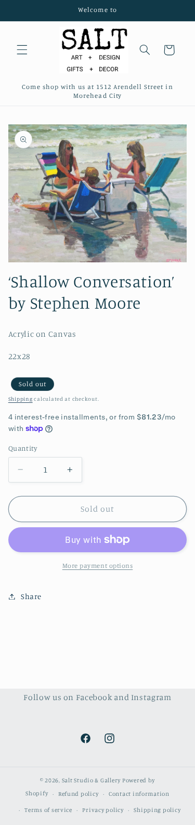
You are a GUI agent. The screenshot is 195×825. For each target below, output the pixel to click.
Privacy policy (102, 810)
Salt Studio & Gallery (92, 780)
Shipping (20, 399)
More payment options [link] (97, 565)
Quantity (22, 448)
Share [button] (31, 596)
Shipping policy (157, 810)
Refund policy (78, 793)
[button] (22, 50)
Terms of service (48, 810)
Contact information (139, 793)
